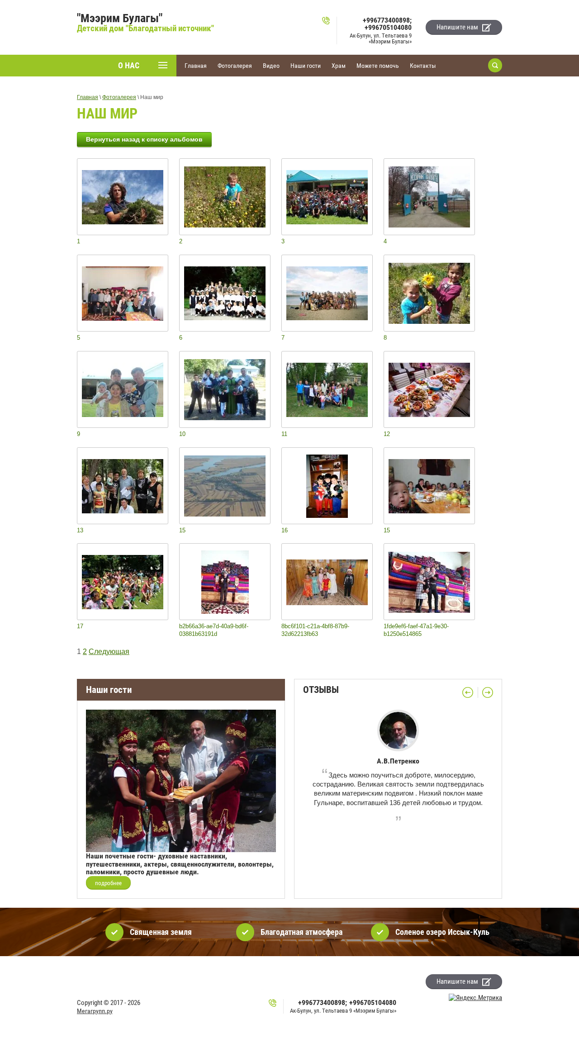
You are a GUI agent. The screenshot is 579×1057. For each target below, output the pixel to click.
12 (387, 434)
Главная (87, 97)
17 (80, 626)
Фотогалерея (119, 97)
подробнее (108, 883)
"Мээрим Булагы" (119, 18)
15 (182, 530)
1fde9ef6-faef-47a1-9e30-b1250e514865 (416, 630)
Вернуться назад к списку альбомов (144, 139)
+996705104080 (388, 27)
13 (80, 530)
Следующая (109, 651)
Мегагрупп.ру (95, 1010)
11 (284, 434)
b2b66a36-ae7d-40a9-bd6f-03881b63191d (213, 630)
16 (284, 530)
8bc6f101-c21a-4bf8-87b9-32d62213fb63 (315, 630)
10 (182, 434)
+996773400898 (386, 20)
